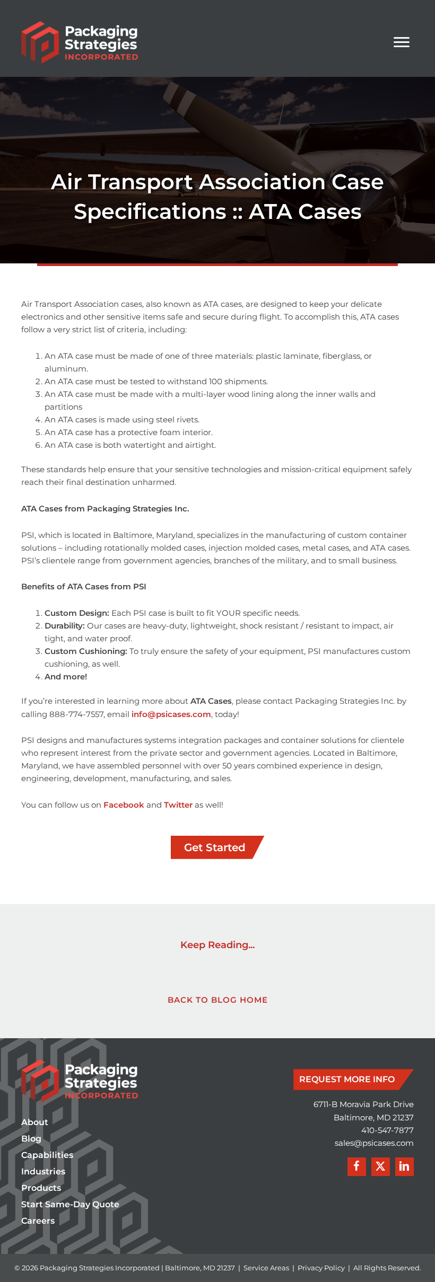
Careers (38, 1221)
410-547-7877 (387, 1130)
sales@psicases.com (374, 1143)
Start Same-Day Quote (70, 1204)
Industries (43, 1172)
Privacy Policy (321, 1267)
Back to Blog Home (218, 1000)
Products (41, 1188)
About (34, 1122)
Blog (31, 1139)
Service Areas (266, 1267)
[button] (356, 1166)
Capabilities (47, 1155)
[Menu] (401, 42)
